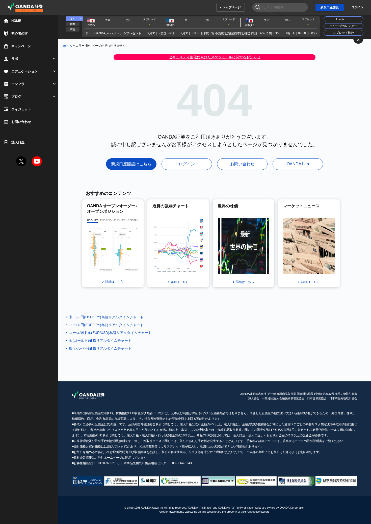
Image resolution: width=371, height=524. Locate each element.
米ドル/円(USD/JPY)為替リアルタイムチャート (106, 317)
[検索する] (256, 7)
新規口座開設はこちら (131, 164)
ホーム (67, 45)
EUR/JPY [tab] (119, 220)
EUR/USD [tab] (106, 220)
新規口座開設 (330, 7)
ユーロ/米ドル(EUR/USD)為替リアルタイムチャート (110, 333)
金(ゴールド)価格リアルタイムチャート (100, 340)
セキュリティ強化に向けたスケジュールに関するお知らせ (214, 57)
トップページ (232, 7)
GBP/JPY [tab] (133, 220)
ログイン (357, 7)
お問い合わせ (242, 164)
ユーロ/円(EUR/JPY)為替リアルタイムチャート (106, 325)
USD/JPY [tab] (92, 220)
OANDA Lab (298, 164)
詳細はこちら (114, 281)
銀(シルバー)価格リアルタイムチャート (100, 348)
